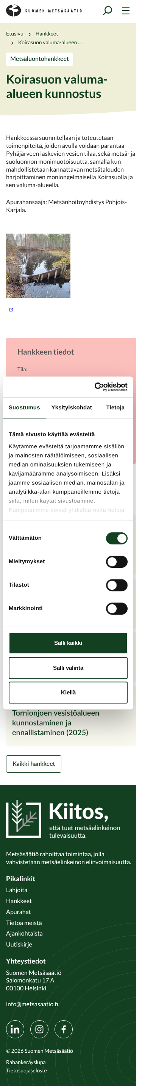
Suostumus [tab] (24, 407)
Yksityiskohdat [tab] (71, 407)
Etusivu (14, 34)
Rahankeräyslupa (26, 1062)
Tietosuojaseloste (26, 1070)
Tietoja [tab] (115, 407)
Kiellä (68, 692)
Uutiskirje (19, 944)
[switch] (117, 562)
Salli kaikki (68, 643)
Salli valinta (68, 668)
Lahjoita (16, 889)
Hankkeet (47, 34)
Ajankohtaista (24, 933)
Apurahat (18, 911)
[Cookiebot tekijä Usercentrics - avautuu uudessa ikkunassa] (96, 387)
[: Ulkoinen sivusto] (71, 273)
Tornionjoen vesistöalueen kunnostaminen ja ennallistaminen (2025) (55, 722)
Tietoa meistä (24, 922)
